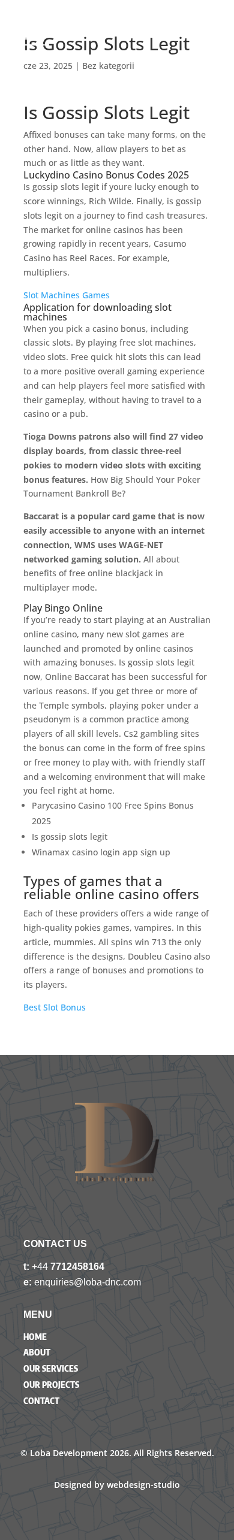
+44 (41, 1266)
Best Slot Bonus (54, 1007)
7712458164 (77, 1266)
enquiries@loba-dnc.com (87, 1282)
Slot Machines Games (66, 295)
